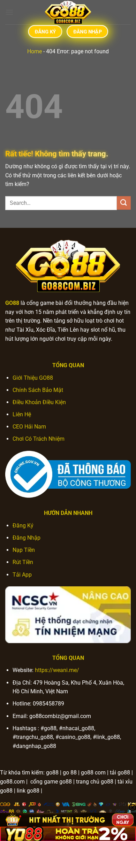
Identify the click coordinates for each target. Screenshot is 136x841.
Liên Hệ (22, 414)
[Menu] (9, 12)
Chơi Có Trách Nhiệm (39, 438)
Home (34, 51)
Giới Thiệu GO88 (33, 378)
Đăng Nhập (26, 537)
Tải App (22, 574)
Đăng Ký (23, 525)
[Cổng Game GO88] (68, 12)
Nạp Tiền (24, 550)
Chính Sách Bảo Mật (38, 390)
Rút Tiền (23, 562)
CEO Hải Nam (29, 426)
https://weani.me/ (57, 670)
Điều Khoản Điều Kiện (39, 402)
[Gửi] (124, 203)
